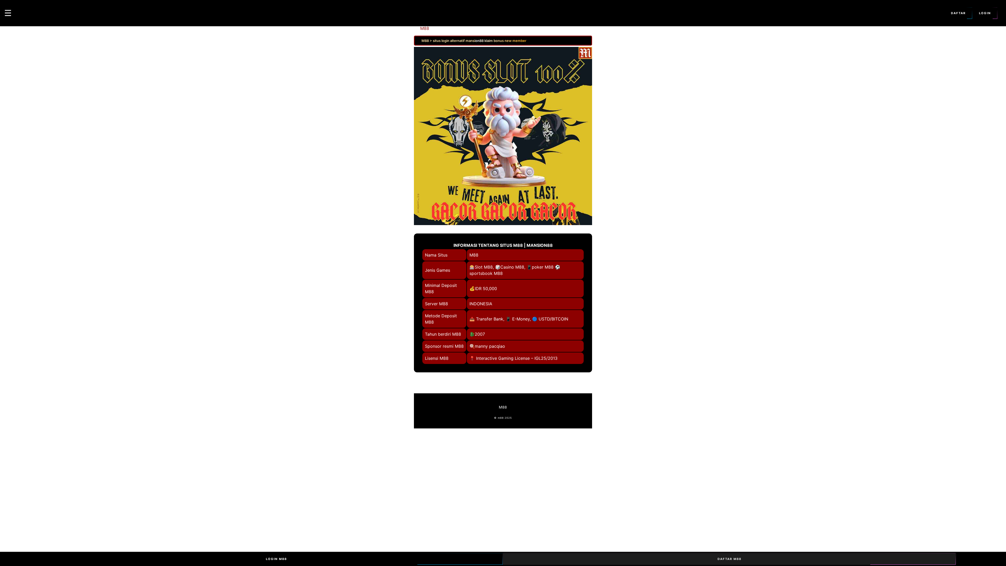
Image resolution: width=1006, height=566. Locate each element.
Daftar (958, 13)
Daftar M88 (729, 559)
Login (985, 13)
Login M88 (276, 559)
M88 (424, 28)
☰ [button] (8, 13)
